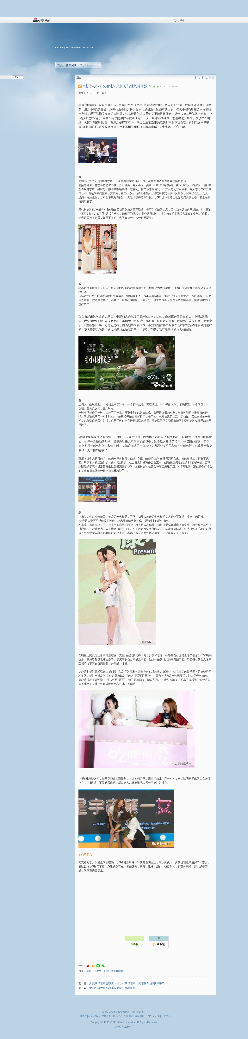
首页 (60, 65)
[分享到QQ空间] (93, 965)
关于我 (84, 65)
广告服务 (106, 1016)
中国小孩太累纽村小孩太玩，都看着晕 (112, 988)
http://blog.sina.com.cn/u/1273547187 (75, 47)
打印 (106, 971)
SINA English (153, 1016)
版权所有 (129, 1026)
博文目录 (71, 65)
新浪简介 (82, 1016)
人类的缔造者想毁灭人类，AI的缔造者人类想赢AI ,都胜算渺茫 (126, 983)
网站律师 (139, 1016)
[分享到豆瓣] (98, 965)
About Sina (94, 1016)
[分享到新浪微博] (88, 965)
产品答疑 (166, 1016)
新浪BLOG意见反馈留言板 (116, 1012)
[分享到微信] (103, 965)
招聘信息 (128, 1016)
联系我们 (117, 1016)
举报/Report (117, 971)
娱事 (104, 93)
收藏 (88, 971)
